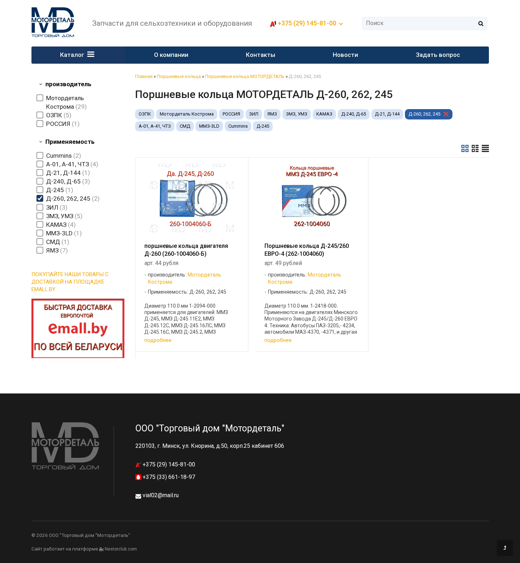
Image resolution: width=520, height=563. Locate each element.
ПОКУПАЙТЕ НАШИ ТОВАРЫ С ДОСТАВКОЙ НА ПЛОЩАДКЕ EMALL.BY (70, 282)
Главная (144, 76)
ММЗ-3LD (209, 126)
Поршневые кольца (179, 76)
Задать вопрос (438, 54)
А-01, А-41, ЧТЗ (155, 126)
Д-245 (263, 126)
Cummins (238, 126)
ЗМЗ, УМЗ (296, 114)
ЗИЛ (253, 114)
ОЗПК (145, 114)
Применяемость (70, 141)
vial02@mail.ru (161, 495)
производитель (68, 84)
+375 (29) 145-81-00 (168, 464)
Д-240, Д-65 (353, 114)
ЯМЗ (272, 114)
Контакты (260, 54)
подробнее (158, 340)
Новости (345, 54)
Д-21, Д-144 (387, 114)
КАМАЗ (324, 114)
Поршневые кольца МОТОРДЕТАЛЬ (244, 76)
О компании (171, 54)
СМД (185, 126)
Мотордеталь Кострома (187, 114)
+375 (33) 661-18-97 (168, 477)
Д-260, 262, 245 (424, 114)
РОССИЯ (231, 114)
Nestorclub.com (121, 549)
